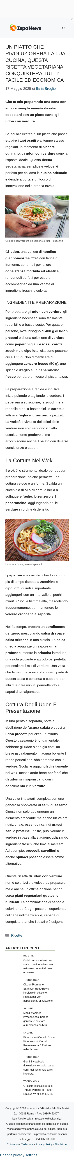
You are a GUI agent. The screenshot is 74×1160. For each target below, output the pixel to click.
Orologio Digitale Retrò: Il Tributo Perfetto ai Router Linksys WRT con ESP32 (38, 1089)
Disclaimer (61, 1144)
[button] (64, 28)
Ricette (16, 935)
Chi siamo (12, 1144)
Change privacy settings (18, 1155)
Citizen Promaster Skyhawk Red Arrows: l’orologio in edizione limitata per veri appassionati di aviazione (38, 992)
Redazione (27, 1144)
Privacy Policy (44, 1144)
